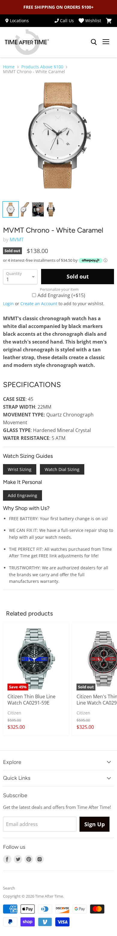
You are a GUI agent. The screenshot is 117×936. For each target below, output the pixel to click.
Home (9, 66)
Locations (19, 20)
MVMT (17, 239)
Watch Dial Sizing (62, 469)
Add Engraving (22, 495)
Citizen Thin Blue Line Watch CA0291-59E (32, 699)
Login (8, 303)
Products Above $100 (42, 66)
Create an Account (38, 303)
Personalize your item (59, 289)
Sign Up (94, 824)
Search (9, 888)
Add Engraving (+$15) (61, 295)
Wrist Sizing (20, 469)
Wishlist (93, 20)
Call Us (67, 20)
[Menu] (106, 42)
